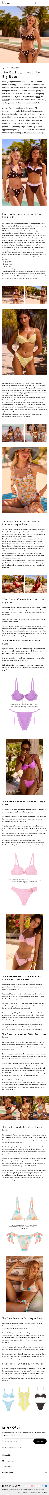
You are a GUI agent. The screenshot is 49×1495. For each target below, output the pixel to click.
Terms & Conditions (22, 1492)
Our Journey (7, 1472)
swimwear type (19, 619)
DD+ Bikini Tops (41, 390)
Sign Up (40, 1441)
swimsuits (21, 1323)
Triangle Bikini (17, 1135)
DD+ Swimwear (23, 1378)
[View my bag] (40, 4)
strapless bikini (10, 985)
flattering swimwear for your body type (29, 132)
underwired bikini (9, 1042)
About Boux (7, 1467)
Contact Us (6, 1455)
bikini (38, 96)
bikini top (17, 607)
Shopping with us (9, 1461)
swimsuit (5, 99)
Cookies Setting (42, 1492)
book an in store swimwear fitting (30, 245)
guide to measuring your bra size (12, 254)
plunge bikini (13, 651)
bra (37, 231)
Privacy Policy (33, 1492)
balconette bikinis (26, 810)
